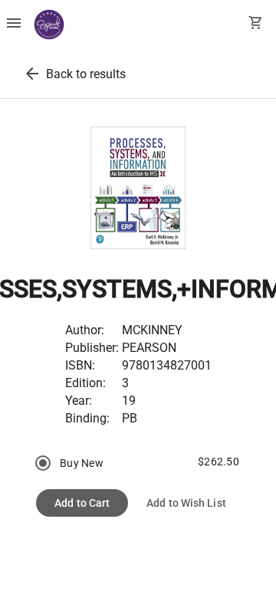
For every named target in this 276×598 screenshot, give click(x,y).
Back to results (86, 74)
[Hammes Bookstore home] (49, 24)
